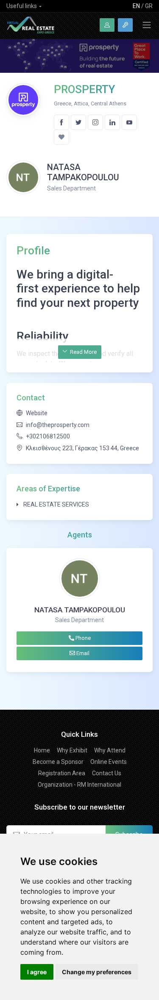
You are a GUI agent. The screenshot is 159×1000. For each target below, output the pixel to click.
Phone (82, 638)
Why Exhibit (72, 750)
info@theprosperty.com (57, 424)
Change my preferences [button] (96, 971)
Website (36, 413)
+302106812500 (48, 436)
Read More (83, 352)
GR (149, 6)
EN (136, 6)
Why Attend (110, 750)
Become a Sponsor (58, 761)
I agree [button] (37, 971)
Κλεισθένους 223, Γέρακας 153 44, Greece (82, 448)
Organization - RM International (79, 784)
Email (82, 653)
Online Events (108, 761)
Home (42, 750)
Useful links (21, 6)
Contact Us (106, 773)
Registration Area (61, 773)
